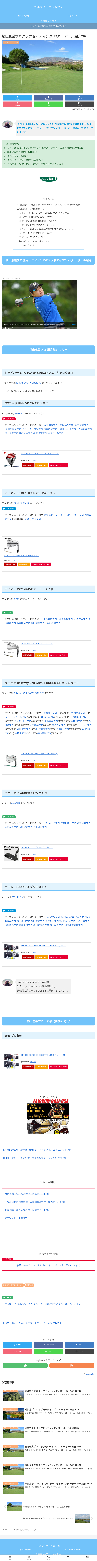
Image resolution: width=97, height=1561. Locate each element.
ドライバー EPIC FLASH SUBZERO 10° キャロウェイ (46, 213)
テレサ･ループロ (22, 721)
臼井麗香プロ (43, 729)
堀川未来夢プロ (41, 925)
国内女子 (30, 1285)
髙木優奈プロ (40, 433)
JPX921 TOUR (21, 503)
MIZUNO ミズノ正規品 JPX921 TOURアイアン (21, 556)
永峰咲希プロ (50, 619)
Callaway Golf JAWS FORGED (29, 693)
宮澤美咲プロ (84, 823)
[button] (89, 743)
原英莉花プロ (85, 429)
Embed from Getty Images (11, 278)
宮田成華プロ (24, 729)
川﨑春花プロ (51, 721)
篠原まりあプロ (55, 433)
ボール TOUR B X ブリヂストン (37, 237)
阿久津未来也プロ (74, 925)
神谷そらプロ (26, 433)
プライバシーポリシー (72, 1550)
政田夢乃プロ (62, 729)
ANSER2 (15, 803)
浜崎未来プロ (21, 733)
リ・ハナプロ (85, 725)
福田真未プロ (11, 433)
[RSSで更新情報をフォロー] (71, 1365)
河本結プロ (76, 721)
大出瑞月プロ (40, 827)
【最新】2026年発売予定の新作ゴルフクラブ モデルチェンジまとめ (36, 1150)
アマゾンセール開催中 (16, 1218)
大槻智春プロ (26, 827)
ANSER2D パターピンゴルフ (37, 847)
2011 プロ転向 (28, 245)
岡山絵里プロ (53, 623)
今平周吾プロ (51, 425)
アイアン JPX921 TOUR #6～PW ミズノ (40, 221)
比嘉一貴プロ (83, 921)
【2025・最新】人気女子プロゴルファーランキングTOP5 (31, 1323)
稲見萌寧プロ (66, 619)
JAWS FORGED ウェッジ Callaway (39, 753)
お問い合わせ (25, 1550)
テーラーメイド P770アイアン (37, 643)
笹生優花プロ (36, 725)
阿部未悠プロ (38, 921)
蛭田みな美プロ (67, 921)
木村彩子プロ (79, 717)
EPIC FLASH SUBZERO (28, 383)
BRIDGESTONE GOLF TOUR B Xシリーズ (43, 945)
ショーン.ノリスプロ (15, 717)
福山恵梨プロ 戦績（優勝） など (34, 241)
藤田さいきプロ (68, 429)
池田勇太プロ (81, 917)
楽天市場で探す (28, 465)
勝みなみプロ (66, 425)
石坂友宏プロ (81, 619)
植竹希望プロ (50, 429)
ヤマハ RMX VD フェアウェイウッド (40, 453)
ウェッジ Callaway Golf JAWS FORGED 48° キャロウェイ (48, 229)
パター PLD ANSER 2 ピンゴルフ (37, 233)
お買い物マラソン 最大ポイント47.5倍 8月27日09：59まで (48, 1265)
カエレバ (33, 460)
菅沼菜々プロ (11, 827)
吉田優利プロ (23, 921)
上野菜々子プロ (52, 823)
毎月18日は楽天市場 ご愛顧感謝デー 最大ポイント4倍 (36, 1201)
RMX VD (20, 413)
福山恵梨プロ (44, 733)
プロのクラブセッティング (14, 1285)
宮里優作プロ (26, 925)
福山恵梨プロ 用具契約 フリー (32, 209)
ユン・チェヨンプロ (32, 429)
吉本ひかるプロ (33, 519)
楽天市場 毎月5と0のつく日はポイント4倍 (27, 1193)
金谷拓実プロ (52, 921)
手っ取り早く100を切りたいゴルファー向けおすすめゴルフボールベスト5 (42, 1304)
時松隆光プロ (51, 515)
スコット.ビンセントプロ (71, 515)
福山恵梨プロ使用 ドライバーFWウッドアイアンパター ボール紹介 (49, 205)
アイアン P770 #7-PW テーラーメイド (39, 225)
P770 (16, 599)
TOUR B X (17, 897)
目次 (45, 199)
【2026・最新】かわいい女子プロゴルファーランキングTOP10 (35, 1158)
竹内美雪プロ (78, 713)
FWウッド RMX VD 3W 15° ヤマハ (37, 217)
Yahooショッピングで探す (58, 465)
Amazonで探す (41, 465)
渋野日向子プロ (68, 823)
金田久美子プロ (13, 429)
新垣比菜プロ (23, 623)
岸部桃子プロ (50, 713)
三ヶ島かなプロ (52, 917)
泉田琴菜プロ (38, 623)
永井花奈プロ (82, 425)
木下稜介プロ (57, 925)
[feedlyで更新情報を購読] (25, 1365)
